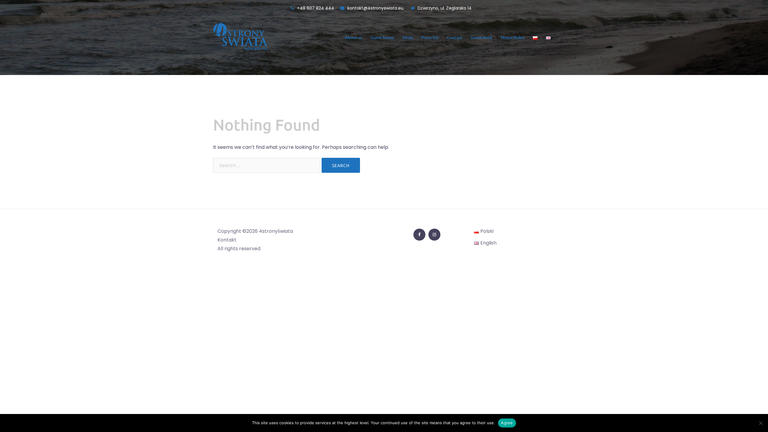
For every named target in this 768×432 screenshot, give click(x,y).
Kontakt (227, 239)
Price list (430, 37)
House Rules (512, 37)
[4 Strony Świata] (240, 37)
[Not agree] (761, 423)
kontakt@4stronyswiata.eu (376, 8)
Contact (454, 37)
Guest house (382, 37)
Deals (408, 37)
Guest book (482, 37)
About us (353, 37)
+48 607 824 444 (315, 8)
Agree (507, 422)
